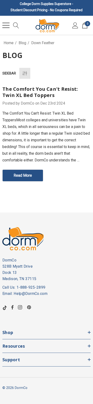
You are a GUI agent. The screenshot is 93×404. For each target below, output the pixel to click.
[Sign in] (75, 25)
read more (23, 175)
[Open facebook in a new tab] (12, 307)
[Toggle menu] (6, 25)
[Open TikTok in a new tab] (4, 307)
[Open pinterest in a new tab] (30, 307)
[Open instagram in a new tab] (21, 307)
